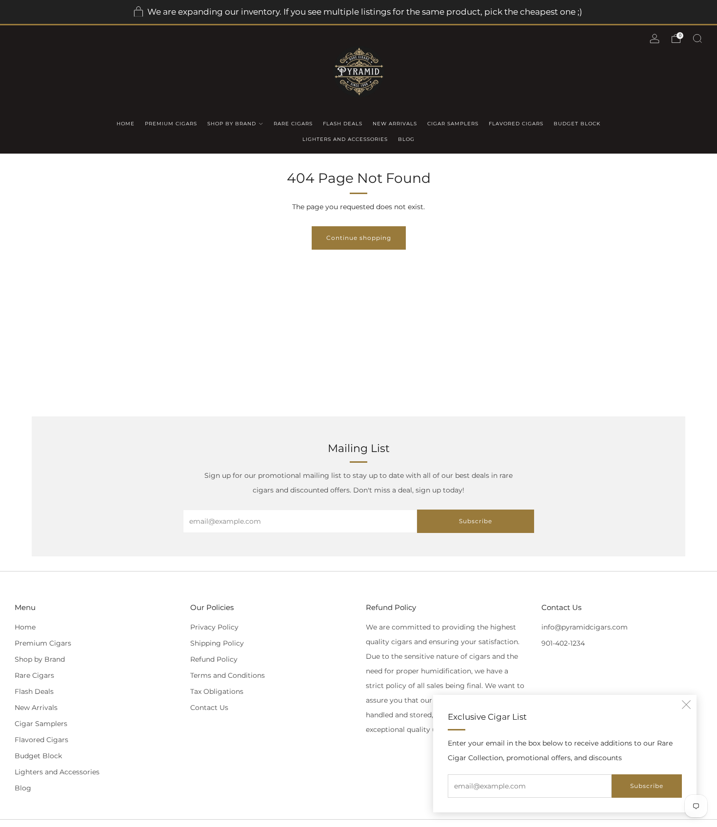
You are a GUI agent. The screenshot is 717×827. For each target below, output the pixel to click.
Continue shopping (358, 237)
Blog (406, 139)
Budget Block (577, 123)
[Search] (697, 38)
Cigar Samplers (452, 123)
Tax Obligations (216, 691)
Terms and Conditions (227, 675)
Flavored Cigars (516, 123)
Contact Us (209, 707)
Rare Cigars (293, 123)
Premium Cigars (171, 123)
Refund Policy (214, 659)
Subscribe (646, 785)
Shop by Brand (231, 123)
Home (126, 123)
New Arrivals (395, 123)
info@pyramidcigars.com (584, 627)
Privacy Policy (214, 627)
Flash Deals (342, 123)
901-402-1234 (563, 643)
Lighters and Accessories (345, 139)
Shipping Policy (217, 643)
